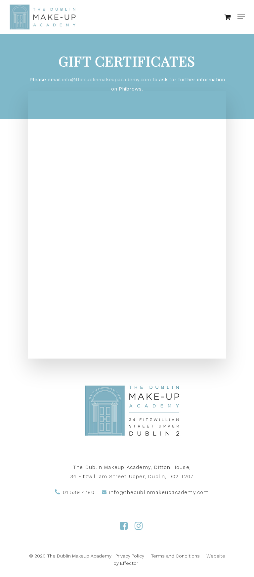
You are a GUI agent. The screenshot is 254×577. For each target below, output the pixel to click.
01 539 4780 (77, 492)
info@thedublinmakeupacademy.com (106, 80)
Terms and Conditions (175, 555)
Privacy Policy (129, 555)
